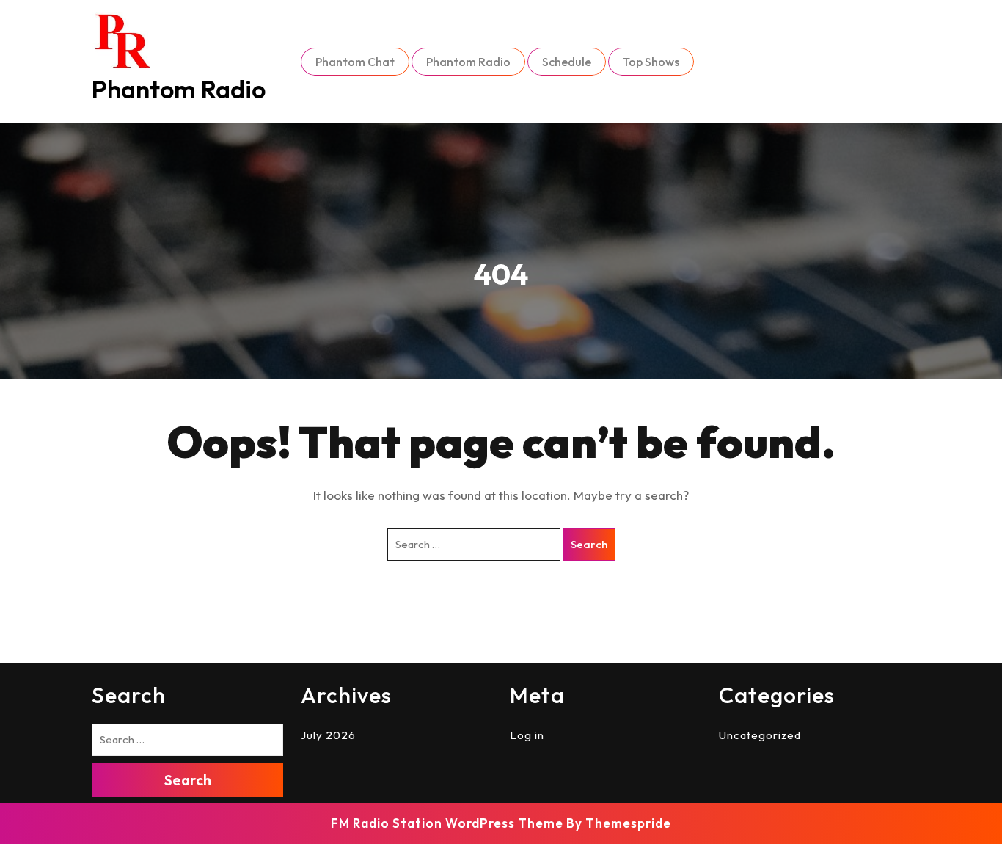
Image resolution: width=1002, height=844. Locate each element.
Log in (527, 735)
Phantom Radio (179, 89)
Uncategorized (760, 735)
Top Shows (651, 61)
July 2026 (328, 735)
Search (589, 544)
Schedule (566, 61)
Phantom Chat (355, 61)
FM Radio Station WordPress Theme (447, 823)
